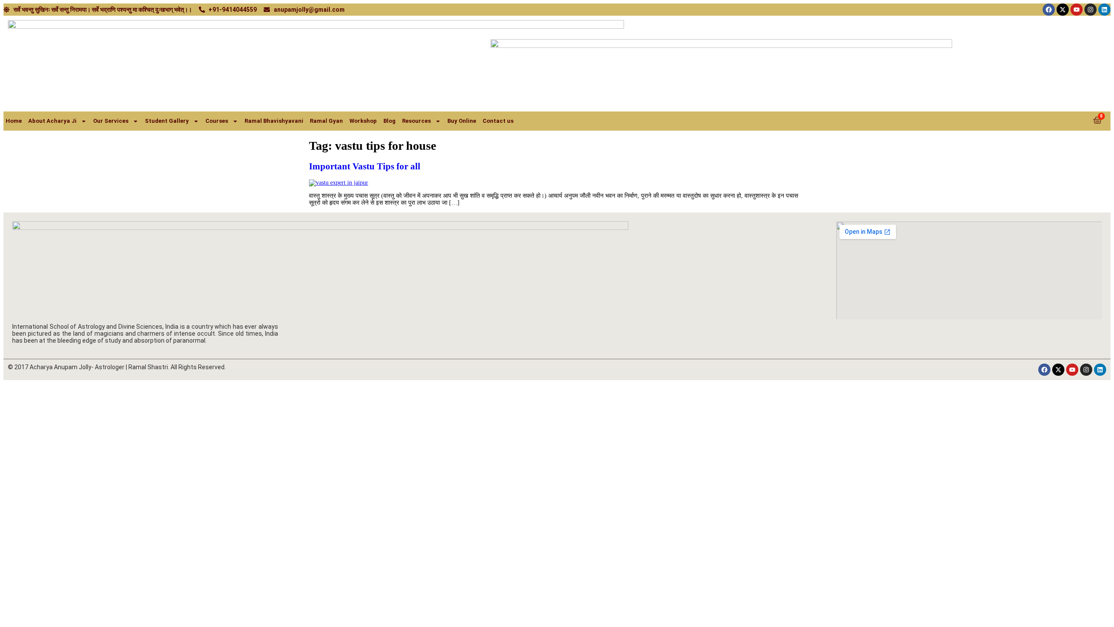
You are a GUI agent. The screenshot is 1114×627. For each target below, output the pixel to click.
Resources (416, 121)
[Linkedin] (1104, 9)
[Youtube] (1076, 9)
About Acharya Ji (52, 121)
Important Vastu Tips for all (364, 166)
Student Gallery (167, 121)
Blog (389, 121)
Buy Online (461, 121)
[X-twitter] (1063, 9)
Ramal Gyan (326, 121)
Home (14, 121)
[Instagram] (1090, 9)
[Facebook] (1049, 9)
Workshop (363, 121)
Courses (216, 121)
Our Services (110, 121)
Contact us (498, 121)
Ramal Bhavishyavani (274, 121)
